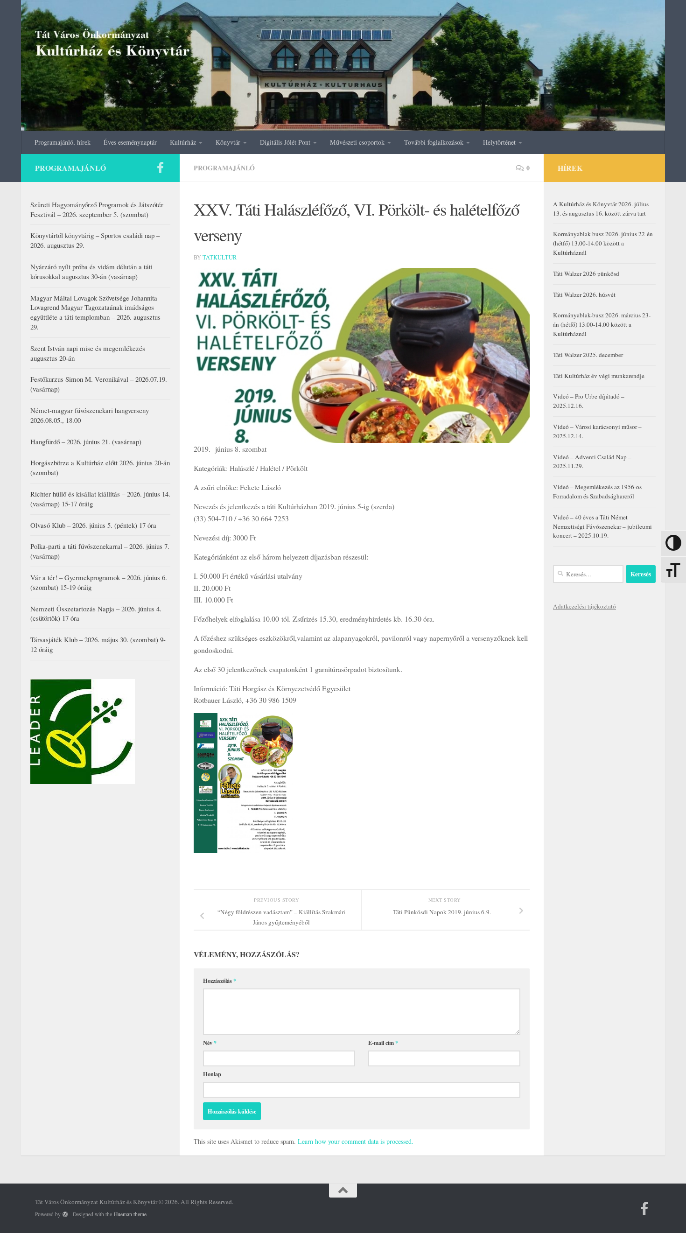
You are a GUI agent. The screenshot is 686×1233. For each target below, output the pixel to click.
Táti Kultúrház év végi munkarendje (598, 375)
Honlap (212, 1074)
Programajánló (224, 168)
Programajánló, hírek (63, 142)
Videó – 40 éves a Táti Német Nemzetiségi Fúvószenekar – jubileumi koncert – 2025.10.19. (602, 526)
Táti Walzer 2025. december (588, 354)
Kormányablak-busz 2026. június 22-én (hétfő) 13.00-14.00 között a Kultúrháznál (603, 243)
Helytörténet (499, 142)
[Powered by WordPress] (65, 1214)
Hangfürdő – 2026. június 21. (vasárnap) (85, 441)
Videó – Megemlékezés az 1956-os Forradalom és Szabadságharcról (597, 491)
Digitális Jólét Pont (285, 142)
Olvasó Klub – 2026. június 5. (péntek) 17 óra (93, 525)
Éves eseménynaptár (130, 142)
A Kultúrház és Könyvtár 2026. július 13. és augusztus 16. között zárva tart (601, 208)
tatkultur (220, 257)
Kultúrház (183, 142)
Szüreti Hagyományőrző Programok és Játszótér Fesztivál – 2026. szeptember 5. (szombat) (96, 209)
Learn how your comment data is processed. (355, 1141)
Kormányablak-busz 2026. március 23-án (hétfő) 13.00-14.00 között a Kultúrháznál (602, 324)
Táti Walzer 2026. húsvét (584, 294)
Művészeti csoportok (357, 142)
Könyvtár (228, 142)
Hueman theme (130, 1214)
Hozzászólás (219, 980)
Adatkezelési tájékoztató (584, 606)
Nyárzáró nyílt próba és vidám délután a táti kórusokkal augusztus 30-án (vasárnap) (91, 271)
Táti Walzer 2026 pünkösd (586, 273)
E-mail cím (383, 1042)
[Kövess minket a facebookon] (160, 167)
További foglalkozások (433, 142)
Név (210, 1042)
